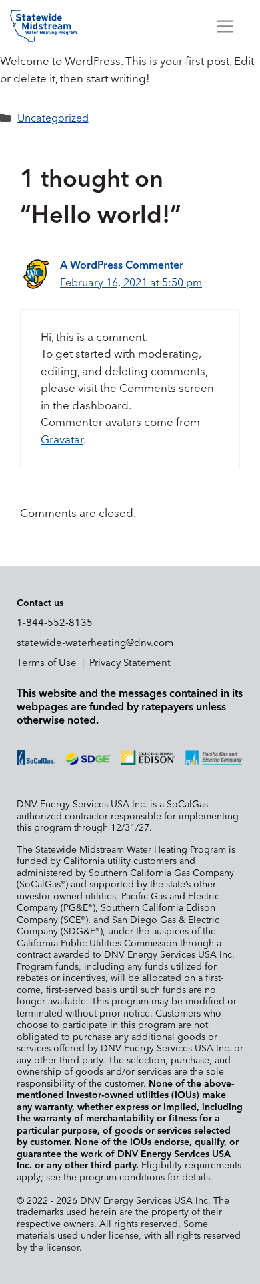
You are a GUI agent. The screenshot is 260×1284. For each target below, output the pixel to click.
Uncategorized (53, 118)
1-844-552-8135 (55, 623)
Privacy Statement (130, 663)
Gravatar (62, 440)
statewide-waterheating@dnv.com (95, 643)
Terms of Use (47, 663)
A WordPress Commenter (121, 265)
